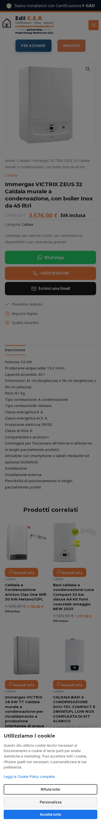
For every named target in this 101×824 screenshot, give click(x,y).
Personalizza (51, 802)
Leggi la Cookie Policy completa (29, 776)
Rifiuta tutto (50, 789)
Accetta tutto (50, 814)
